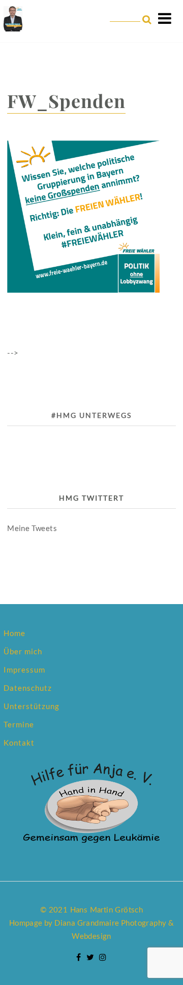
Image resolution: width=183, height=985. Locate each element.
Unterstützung (31, 706)
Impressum (24, 669)
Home (14, 633)
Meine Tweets (32, 528)
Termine (19, 724)
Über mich (23, 651)
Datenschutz (28, 687)
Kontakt (19, 742)
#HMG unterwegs (91, 415)
